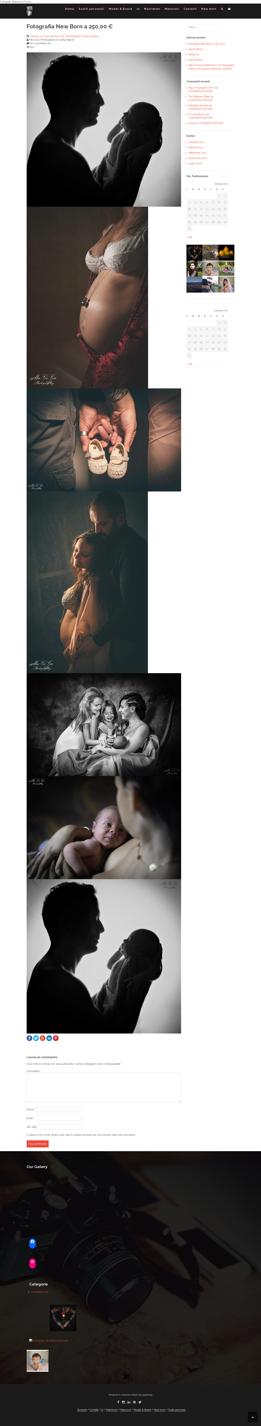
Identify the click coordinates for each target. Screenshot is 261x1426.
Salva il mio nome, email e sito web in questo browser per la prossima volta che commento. (83, 1134)
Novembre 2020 (197, 158)
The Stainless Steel (199, 96)
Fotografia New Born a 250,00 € (206, 43)
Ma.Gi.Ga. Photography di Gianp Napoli (76, 36)
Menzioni (172, 8)
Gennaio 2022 (196, 142)
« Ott (189, 237)
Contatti (190, 8)
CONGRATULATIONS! (200, 91)
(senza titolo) (195, 49)
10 (189, 208)
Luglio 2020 (195, 163)
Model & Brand (120, 8)
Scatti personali (91, 8)
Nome (31, 1109)
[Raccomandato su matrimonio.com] (48, 1340)
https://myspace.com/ (201, 87)
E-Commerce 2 (197, 114)
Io (138, 8)
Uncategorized (39, 1291)
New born (208, 8)
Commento (34, 1071)
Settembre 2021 (197, 152)
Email (30, 1118)
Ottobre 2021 (195, 147)
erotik (191, 123)
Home (69, 8)
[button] (222, 9)
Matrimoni (152, 8)
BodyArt (82, 1409)
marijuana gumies (198, 105)
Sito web (32, 1126)
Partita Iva (193, 54)
